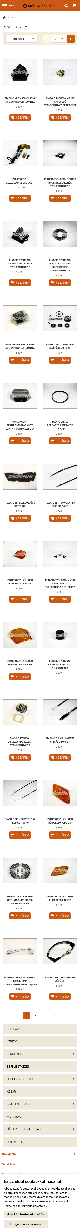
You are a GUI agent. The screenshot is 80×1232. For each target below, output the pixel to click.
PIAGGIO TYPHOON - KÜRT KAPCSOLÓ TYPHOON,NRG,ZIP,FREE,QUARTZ (61, 102)
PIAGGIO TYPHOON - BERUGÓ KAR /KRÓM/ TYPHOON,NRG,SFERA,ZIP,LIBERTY (22, 981)
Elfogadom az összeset (26, 1224)
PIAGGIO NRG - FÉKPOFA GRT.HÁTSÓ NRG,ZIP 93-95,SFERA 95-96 (20, 900)
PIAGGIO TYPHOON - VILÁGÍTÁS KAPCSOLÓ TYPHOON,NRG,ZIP (60, 664)
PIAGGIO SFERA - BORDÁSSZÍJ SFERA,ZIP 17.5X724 (60, 425)
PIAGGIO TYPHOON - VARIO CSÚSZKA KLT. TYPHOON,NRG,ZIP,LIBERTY (60, 583)
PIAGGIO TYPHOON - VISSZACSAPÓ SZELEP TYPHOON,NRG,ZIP (20, 263)
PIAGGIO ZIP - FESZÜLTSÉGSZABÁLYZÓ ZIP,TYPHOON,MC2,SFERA (20, 425)
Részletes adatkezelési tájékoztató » (25, 1205)
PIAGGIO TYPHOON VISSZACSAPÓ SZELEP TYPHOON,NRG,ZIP (20, 742)
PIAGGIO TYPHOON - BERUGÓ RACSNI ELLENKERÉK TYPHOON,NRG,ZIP (60, 183)
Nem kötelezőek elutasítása (26, 1214)
